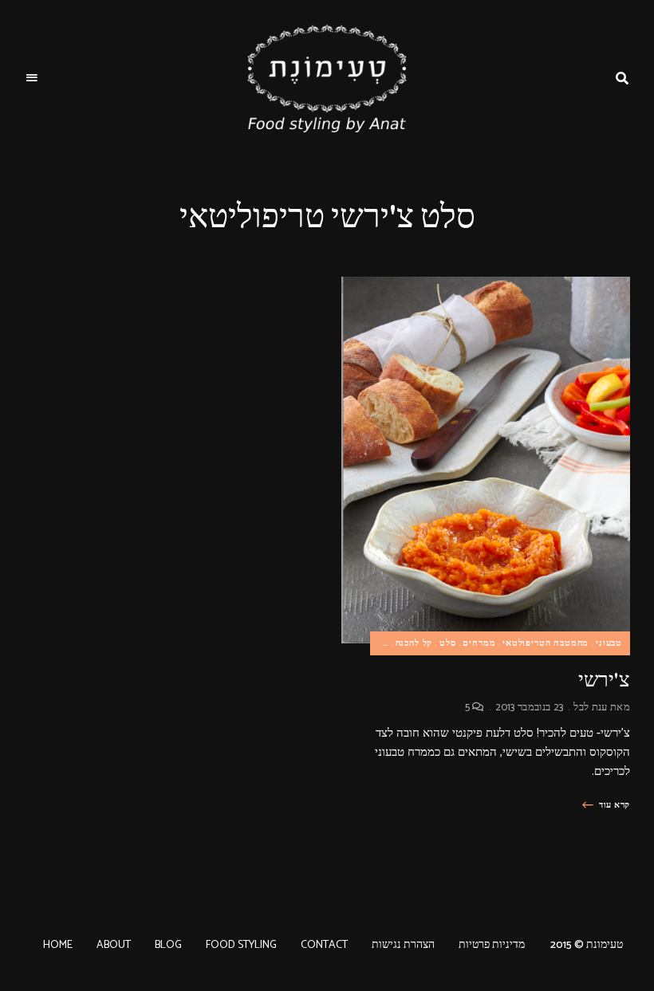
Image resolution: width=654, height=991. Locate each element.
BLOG (168, 945)
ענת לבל (590, 707)
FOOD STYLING (241, 945)
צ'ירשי (604, 679)
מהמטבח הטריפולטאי (545, 643)
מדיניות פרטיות (492, 945)
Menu (32, 78)
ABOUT (114, 945)
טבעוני (609, 643)
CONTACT (324, 945)
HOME (58, 945)
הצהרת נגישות (403, 945)
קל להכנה (414, 643)
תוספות (373, 643)
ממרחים (479, 643)
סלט (447, 643)
